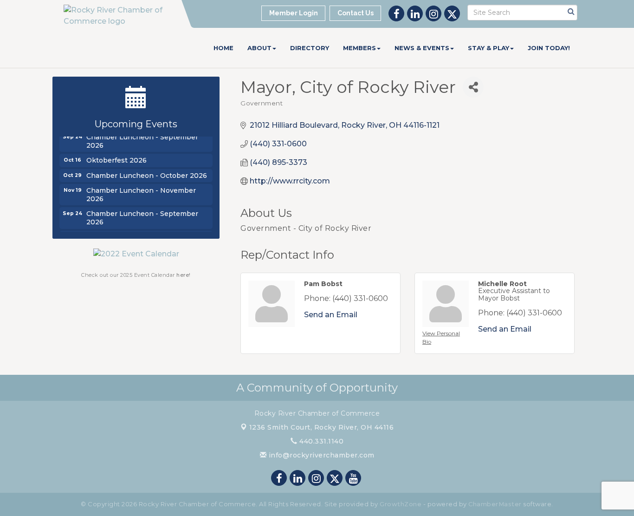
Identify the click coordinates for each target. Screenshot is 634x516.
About (259, 48)
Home (223, 48)
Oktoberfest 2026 (116, 158)
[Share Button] (473, 87)
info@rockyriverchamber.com (320, 455)
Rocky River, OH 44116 (321, 427)
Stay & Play (488, 48)
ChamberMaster (495, 504)
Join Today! (549, 48)
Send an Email (330, 314)
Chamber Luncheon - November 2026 (141, 192)
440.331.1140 (320, 441)
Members (359, 48)
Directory (309, 48)
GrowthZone (400, 504)
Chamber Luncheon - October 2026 (146, 174)
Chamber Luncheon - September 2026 (142, 139)
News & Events (422, 48)
